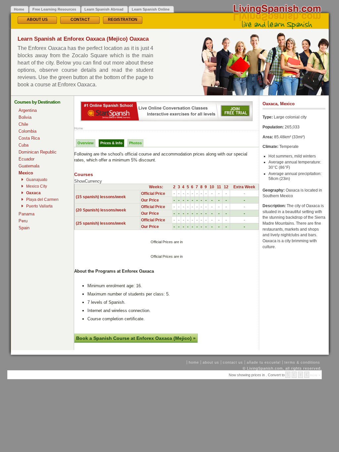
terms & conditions (302, 362)
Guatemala (29, 165)
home (194, 362)
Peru (23, 220)
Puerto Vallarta (39, 206)
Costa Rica (29, 138)
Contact (80, 20)
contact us (233, 362)
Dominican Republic (38, 152)
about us (211, 362)
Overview (85, 143)
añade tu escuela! (264, 362)
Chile (23, 124)
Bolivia (25, 117)
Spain (24, 227)
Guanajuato (36, 179)
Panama (26, 213)
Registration (122, 20)
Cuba (23, 145)
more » (315, 375)
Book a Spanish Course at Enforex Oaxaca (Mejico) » (136, 338)
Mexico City (36, 186)
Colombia (27, 131)
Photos (135, 143)
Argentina (28, 110)
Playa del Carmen (42, 199)
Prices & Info (111, 143)
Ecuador (26, 159)
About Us (37, 20)
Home (78, 128)
